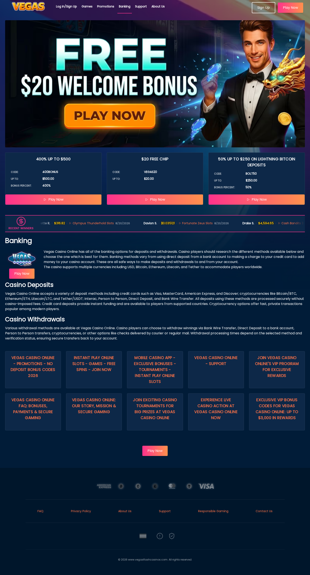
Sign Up (263, 7)
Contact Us (264, 511)
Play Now (290, 7)
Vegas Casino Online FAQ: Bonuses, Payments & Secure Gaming (33, 408)
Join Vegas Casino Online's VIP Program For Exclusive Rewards (277, 366)
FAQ (40, 511)
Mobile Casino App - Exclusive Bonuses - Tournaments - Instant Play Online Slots (155, 369)
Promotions (105, 6)
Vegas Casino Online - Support (216, 360)
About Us (158, 6)
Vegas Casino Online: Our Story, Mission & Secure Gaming (94, 405)
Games (87, 6)
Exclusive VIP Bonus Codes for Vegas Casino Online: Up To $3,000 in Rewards (277, 408)
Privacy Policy (81, 511)
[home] (28, 12)
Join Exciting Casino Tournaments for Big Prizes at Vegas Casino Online (155, 408)
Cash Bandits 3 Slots (286, 223)
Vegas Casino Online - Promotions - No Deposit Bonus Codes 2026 (33, 366)
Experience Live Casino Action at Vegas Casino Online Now (216, 408)
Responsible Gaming (213, 511)
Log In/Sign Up (66, 6)
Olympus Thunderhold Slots (82, 223)
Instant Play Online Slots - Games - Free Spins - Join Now (94, 363)
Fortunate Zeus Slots (187, 223)
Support (141, 6)
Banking (124, 6)
